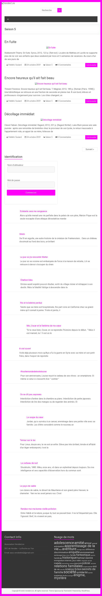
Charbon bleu (33, 280)
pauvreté (78, 563)
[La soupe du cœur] (14, 427)
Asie (60, 549)
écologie (70, 576)
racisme (93, 563)
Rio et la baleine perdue (37, 303)
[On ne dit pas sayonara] (14, 404)
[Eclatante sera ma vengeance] (14, 221)
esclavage (58, 555)
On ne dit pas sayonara (37, 394)
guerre (93, 555)
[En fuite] (51, 47)
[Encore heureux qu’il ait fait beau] (51, 83)
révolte (62, 569)
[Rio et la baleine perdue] (14, 312)
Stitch (29, 234)
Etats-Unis (66, 555)
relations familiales (68, 566)
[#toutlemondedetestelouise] (14, 381)
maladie (57, 563)
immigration (59, 560)
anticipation (59, 546)
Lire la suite (91, 65)
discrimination (61, 552)
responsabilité (87, 567)
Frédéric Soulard (15, 65)
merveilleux (65, 563)
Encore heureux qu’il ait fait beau (29, 78)
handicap (58, 558)
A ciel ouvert (32, 348)
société (70, 572)
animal (94, 543)
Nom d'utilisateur (15, 165)
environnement (87, 552)
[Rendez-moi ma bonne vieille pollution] (14, 518)
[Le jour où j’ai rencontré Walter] (14, 267)
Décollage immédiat (19, 114)
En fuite (10, 42)
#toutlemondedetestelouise (40, 371)
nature (72, 563)
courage (79, 549)
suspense (58, 575)
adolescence (64, 543)
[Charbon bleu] (14, 289)
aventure (69, 549)
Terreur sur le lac (34, 440)
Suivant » (90, 149)
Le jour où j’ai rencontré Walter (40, 257)
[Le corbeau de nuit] (14, 473)
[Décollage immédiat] (51, 120)
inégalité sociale (86, 561)
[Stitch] (14, 244)
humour (81, 558)
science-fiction (73, 569)
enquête (74, 552)
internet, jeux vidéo (73, 560)
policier (86, 563)
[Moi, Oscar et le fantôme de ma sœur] (14, 335)
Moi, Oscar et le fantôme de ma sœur (44, 325)
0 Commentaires (64, 65)
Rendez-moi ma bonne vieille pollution (44, 509)
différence (90, 549)
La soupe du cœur (35, 417)
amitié (79, 543)
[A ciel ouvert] (14, 358)
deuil (83, 549)
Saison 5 (49, 65)
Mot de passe (13, 180)
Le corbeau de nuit (35, 463)
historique (69, 557)
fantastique (83, 554)
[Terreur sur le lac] (14, 450)
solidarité (82, 572)
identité (89, 558)
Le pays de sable (35, 486)
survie (90, 573)
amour (88, 543)
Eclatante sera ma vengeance (40, 211)
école (65, 575)
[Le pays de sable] (14, 495)
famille (73, 555)
